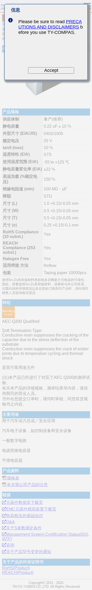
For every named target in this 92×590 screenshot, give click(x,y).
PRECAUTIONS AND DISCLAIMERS (50, 24)
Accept (51, 70)
